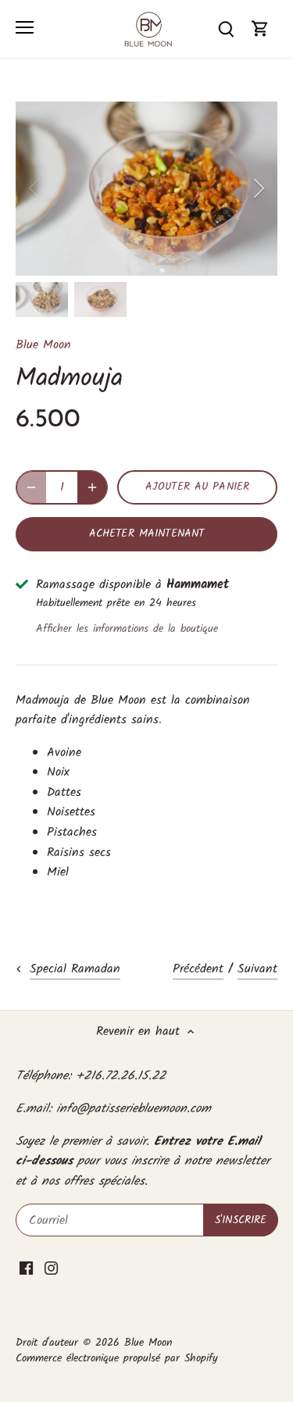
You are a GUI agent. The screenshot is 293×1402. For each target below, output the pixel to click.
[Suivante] (257, 188)
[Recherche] (226, 28)
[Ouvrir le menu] (25, 27)
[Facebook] (26, 1268)
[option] (146, 189)
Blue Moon (43, 345)
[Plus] (92, 487)
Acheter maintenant (146, 534)
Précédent (198, 969)
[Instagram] (51, 1268)
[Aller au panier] (260, 28)
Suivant (257, 969)
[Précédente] (35, 188)
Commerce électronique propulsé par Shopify (117, 1359)
